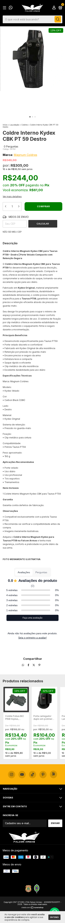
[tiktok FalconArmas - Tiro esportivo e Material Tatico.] (32, 774)
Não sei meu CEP (12, 231)
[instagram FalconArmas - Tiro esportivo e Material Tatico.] (11, 774)
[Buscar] (58, 19)
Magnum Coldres (25, 155)
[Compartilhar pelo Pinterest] (39, 664)
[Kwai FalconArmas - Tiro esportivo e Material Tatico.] (53, 774)
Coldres (24, 125)
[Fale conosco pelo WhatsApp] (11, 8)
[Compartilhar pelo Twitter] (34, 664)
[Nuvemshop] (32, 907)
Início (5, 125)
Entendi (54, 917)
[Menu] (5, 8)
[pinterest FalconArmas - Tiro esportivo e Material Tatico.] (43, 774)
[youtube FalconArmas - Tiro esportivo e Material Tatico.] (22, 774)
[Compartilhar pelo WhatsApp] (23, 664)
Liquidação (14, 125)
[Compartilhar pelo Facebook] (29, 664)
